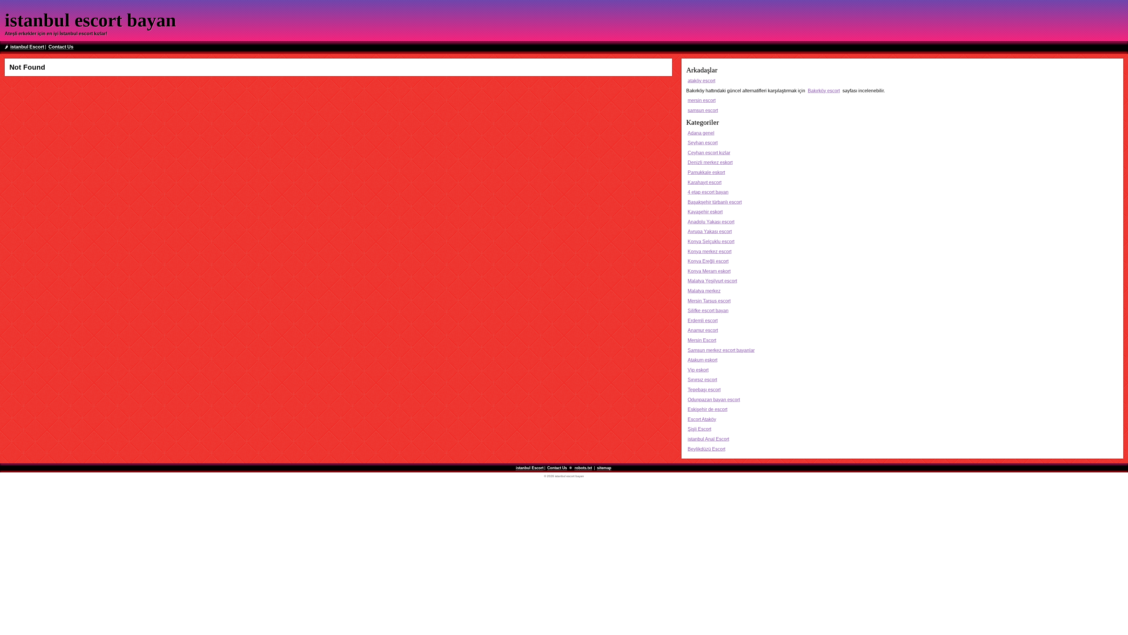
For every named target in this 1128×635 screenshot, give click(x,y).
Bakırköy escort (824, 90)
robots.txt (583, 468)
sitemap (604, 468)
